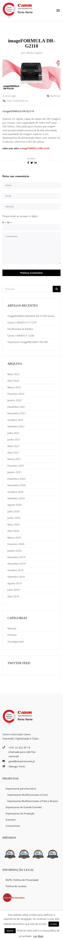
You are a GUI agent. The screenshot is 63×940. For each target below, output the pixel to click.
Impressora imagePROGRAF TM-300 (27, 342)
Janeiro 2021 (14, 472)
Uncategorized (15, 641)
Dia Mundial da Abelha (20, 329)
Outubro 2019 (15, 570)
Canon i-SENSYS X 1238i (20, 335)
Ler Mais (38, 936)
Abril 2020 (13, 531)
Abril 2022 (13, 380)
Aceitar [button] (53, 924)
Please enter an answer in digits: (20, 216)
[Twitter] (32, 162)
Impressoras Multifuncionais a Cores (27, 794)
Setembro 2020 (16, 498)
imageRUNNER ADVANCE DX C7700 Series (30, 316)
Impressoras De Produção (20, 813)
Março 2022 (14, 387)
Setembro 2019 (16, 576)
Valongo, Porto (17, 766)
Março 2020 (14, 537)
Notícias (55, 96)
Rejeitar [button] (10, 930)
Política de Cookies (16, 886)
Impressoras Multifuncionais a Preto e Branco (32, 801)
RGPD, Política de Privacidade (22, 879)
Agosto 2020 (14, 504)
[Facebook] (28, 162)
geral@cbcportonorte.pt (22, 761)
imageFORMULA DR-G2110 (35, 148)
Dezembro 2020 (16, 478)
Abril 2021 (13, 452)
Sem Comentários (17, 100)
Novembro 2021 (16, 413)
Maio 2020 (13, 524)
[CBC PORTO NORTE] (17, 10)
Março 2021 (14, 459)
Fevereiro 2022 (15, 393)
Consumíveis (13, 825)
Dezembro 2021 (16, 406)
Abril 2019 (13, 596)
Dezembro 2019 (16, 557)
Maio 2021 (13, 446)
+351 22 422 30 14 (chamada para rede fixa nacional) (22, 752)
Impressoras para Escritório (21, 788)
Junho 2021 (13, 439)
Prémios (12, 634)
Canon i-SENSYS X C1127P (21, 322)
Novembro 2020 (16, 485)
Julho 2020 (13, 511)
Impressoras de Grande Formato (24, 807)
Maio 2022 (13, 374)
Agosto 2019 (14, 583)
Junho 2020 (13, 517)
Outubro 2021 (15, 420)
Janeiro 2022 (14, 400)
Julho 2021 (13, 433)
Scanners (11, 819)
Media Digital (34, 53)
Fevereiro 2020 (15, 544)
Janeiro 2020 (14, 550)
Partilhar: (31, 158)
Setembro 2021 (16, 426)
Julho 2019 (13, 589)
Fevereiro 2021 (15, 465)
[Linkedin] (36, 162)
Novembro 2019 (16, 563)
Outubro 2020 (15, 491)
